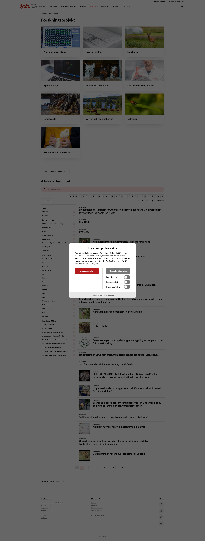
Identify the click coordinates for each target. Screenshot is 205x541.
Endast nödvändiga (118, 271)
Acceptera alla (86, 271)
